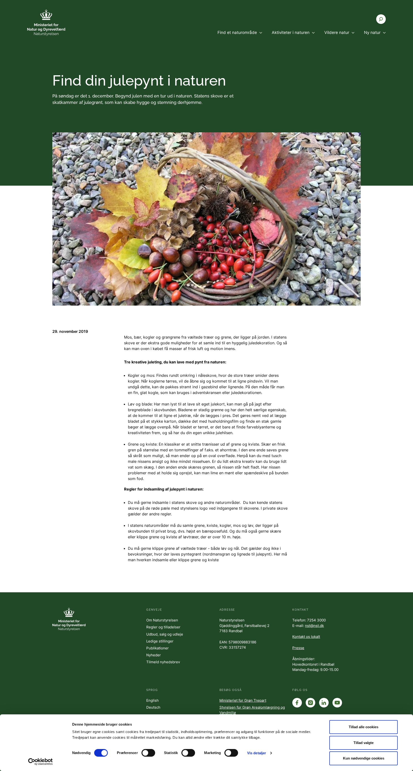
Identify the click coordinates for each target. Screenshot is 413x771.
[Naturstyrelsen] (56, 22)
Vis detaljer (256, 753)
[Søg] (381, 19)
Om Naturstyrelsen (162, 620)
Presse (298, 648)
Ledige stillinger (160, 641)
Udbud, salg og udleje (164, 634)
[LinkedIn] (324, 702)
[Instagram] (310, 702)
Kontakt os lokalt (306, 636)
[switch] (148, 753)
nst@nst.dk (314, 625)
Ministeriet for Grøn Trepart (242, 700)
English (152, 700)
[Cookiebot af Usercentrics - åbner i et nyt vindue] (40, 761)
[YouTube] (337, 702)
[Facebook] (297, 702)
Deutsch (153, 707)
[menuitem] (240, 36)
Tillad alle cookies (363, 727)
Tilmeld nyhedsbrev (163, 662)
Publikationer (157, 648)
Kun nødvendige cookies (363, 758)
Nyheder (153, 655)
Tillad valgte (363, 743)
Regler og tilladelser (163, 627)
